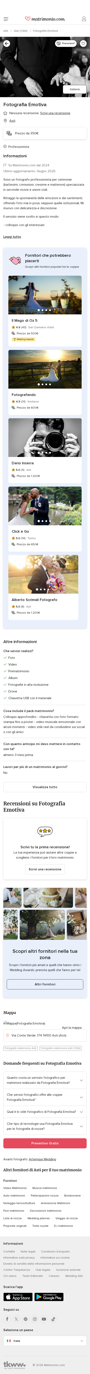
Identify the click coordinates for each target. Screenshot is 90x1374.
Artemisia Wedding (42, 1159)
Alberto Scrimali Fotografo (34, 599)
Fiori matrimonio (13, 1211)
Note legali (28, 1251)
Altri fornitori (45, 984)
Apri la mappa (72, 1028)
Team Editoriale (32, 1276)
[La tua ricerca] (6, 43)
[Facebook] (7, 1319)
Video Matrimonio (15, 1188)
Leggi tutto (12, 237)
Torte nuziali (40, 1226)
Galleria (75, 89)
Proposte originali (15, 1226)
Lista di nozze (12, 1218)
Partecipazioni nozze (45, 1195)
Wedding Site (74, 1276)
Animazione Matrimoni (55, 1203)
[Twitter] (16, 1319)
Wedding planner (38, 1218)
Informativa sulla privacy (19, 1257)
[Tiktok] (53, 1319)
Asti (6, 31)
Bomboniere (72, 1195)
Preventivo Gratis (45, 1143)
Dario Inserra (23, 463)
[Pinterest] (25, 1319)
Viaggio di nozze (66, 1218)
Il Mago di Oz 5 (24, 320)
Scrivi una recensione (45, 869)
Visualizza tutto (45, 787)
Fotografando (24, 394)
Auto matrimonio (14, 1195)
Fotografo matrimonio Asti (20, 1048)
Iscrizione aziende (68, 1270)
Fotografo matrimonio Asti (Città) (60, 1048)
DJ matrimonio (63, 1226)
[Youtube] (44, 1319)
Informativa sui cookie (55, 1257)
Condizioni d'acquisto (55, 1251)
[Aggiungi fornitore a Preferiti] (83, 43)
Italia (16, 1341)
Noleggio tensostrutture (19, 1203)
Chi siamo (10, 1276)
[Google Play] (49, 1300)
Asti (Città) (21, 31)
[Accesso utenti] (84, 19)
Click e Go (20, 531)
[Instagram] (35, 1319)
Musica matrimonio (44, 1188)
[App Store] (18, 1300)
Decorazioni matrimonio (46, 1211)
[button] (45, 848)
